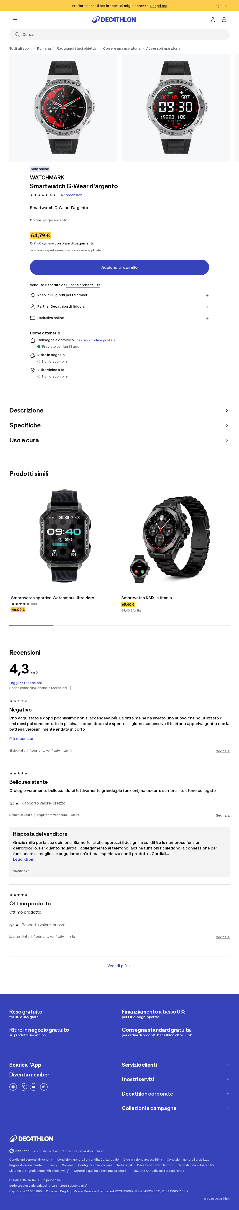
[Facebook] (13, 1087)
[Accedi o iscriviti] (212, 19)
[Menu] (15, 19)
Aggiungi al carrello (119, 267)
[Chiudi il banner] (226, 5)
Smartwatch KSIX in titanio (146, 597)
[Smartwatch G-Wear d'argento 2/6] (176, 108)
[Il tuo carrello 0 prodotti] (224, 19)
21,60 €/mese (43, 243)
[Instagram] (44, 1087)
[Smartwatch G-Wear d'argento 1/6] (63, 108)
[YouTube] (33, 1087)
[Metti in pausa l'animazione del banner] (218, 5)
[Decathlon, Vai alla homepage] (114, 19)
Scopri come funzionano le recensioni (38, 688)
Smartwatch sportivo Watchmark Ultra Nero (52, 597)
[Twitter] (23, 1087)
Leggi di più (23, 859)
